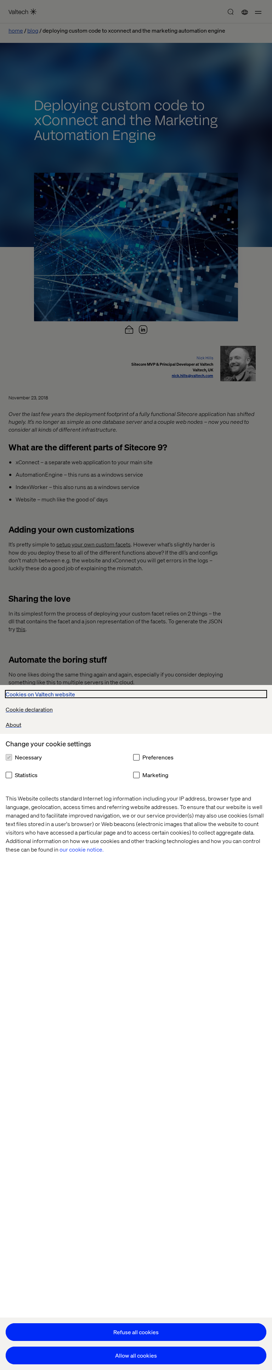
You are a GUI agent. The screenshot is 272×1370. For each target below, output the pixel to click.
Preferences (158, 757)
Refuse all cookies (136, 1332)
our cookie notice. (82, 849)
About (13, 724)
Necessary (28, 757)
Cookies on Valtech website (40, 694)
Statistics (26, 775)
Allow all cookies (136, 1355)
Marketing (155, 775)
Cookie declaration (29, 709)
